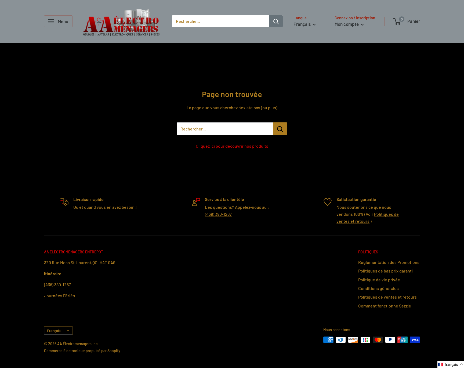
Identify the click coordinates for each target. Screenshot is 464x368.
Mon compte (347, 24)
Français (54, 330)
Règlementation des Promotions (388, 262)
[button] (450, 364)
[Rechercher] (276, 21)
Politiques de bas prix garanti (385, 270)
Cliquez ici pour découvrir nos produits (232, 145)
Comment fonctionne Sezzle (384, 305)
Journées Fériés (59, 295)
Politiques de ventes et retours (387, 296)
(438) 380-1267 (218, 214)
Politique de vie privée (379, 279)
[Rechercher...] (280, 128)
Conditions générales (378, 288)
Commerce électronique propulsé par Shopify (82, 350)
